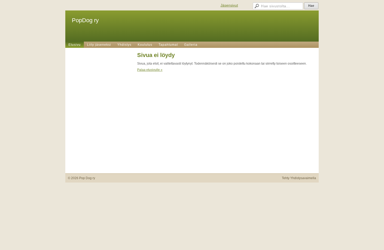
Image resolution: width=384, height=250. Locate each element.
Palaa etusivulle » (149, 70)
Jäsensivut (229, 5)
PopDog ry (85, 20)
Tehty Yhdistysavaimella (299, 178)
